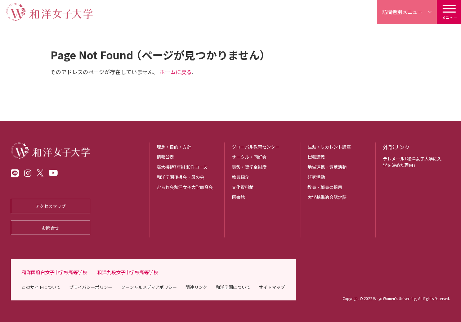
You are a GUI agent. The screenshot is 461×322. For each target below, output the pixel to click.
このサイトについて (41, 287)
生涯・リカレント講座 (329, 147)
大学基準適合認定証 (327, 197)
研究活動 (316, 177)
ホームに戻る (176, 72)
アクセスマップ (51, 206)
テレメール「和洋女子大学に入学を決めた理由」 (412, 161)
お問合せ (50, 228)
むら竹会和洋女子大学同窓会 (185, 187)
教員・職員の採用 (325, 187)
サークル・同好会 (249, 157)
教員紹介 (240, 177)
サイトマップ (272, 287)
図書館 (238, 197)
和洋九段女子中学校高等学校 (127, 272)
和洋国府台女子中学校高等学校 (54, 272)
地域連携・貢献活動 (327, 167)
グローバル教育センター (255, 147)
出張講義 (316, 157)
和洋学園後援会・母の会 (180, 177)
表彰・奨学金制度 (249, 167)
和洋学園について (233, 287)
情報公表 (165, 157)
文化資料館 (243, 187)
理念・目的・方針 (174, 147)
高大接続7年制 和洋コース (182, 167)
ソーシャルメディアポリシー (149, 287)
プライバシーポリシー (90, 287)
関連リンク (196, 287)
